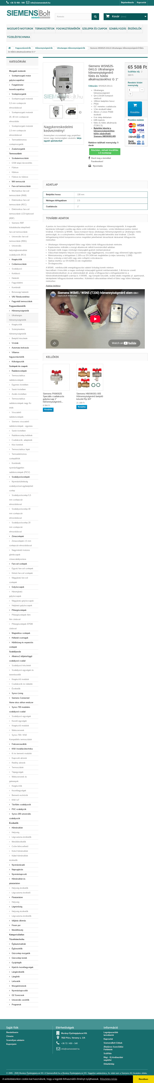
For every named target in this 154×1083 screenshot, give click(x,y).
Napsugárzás (17, 869)
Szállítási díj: (134, 72)
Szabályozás (117, 28)
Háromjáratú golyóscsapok (15, 594)
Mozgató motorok (20, 28)
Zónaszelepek (17, 536)
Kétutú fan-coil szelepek (22, 573)
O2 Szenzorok (17, 995)
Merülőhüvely (17, 930)
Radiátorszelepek (19, 371)
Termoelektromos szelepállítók (18, 456)
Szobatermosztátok (20, 158)
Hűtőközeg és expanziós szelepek (21, 644)
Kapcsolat (141, 2)
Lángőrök (15, 976)
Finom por (15, 925)
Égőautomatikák (18, 944)
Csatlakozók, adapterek (21, 440)
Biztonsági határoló (19, 292)
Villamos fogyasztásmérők (16, 354)
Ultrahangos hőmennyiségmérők (17, 317)
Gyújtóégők (16, 962)
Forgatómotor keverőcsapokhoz (17, 87)
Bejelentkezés (127, 2)
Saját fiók (12, 1027)
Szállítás (108, 1053)
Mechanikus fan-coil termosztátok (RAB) (19, 193)
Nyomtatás (98, 166)
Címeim (10, 1036)
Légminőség (16, 907)
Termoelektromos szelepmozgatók (18, 142)
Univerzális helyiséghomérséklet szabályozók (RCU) (18, 250)
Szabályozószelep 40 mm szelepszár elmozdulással (19, 513)
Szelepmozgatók (18, 94)
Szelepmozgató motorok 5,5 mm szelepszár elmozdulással (21, 103)
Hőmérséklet (17, 828)
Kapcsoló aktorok (19, 758)
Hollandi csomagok (19, 638)
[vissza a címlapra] (9, 48)
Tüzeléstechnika (18, 37)
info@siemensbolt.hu (40, 3)
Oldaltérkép (109, 1064)
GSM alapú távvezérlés (21, 163)
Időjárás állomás (18, 921)
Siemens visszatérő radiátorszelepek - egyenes (21, 423)
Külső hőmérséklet (19, 851)
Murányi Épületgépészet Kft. (74, 1033)
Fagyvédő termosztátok (21, 301)
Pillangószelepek (18, 610)
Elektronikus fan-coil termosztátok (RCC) (19, 202)
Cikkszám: (93, 86)
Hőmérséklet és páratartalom (17, 881)
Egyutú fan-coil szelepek (22, 568)
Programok (16, 1004)
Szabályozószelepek (20, 477)
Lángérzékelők (17, 972)
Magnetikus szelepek (20, 633)
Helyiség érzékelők (19, 888)
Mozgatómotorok (18, 986)
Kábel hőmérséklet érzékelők (18, 858)
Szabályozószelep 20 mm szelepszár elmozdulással (19, 527)
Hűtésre (14, 172)
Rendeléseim (12, 1032)
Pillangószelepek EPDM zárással (21, 626)
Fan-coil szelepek (19, 564)
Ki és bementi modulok (21, 753)
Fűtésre (14, 167)
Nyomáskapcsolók (19, 990)
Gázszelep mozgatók (20, 953)
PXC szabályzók (18, 809)
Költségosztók (17, 361)
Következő (80, 112)
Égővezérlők (17, 949)
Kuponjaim (11, 1044)
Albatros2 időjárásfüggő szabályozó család (20, 658)
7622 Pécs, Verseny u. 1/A (73, 1038)
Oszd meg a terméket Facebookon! (101, 160)
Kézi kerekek (17, 445)
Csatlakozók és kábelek (22, 684)
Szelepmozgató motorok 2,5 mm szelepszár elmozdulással (21, 130)
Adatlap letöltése (53, 286)
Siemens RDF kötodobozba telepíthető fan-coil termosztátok (19, 227)
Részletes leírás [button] (108, 1079)
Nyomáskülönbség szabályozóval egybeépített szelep (21, 486)
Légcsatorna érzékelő (20, 893)
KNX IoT (15, 800)
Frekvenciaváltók (19, 744)
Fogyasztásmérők (68, 28)
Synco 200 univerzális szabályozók (20, 816)
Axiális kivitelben (18, 394)
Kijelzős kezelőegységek (22, 967)
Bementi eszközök (19, 795)
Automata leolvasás (20, 348)
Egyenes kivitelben (19, 385)
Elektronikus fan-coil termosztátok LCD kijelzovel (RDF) (21, 213)
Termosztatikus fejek (20, 449)
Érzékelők (135, 28)
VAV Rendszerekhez (20, 297)
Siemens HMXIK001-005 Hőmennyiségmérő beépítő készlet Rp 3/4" (89, 396)
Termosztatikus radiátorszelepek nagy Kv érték (20, 403)
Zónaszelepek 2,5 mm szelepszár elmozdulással (20, 543)
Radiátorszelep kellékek (21, 435)
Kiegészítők (16, 259)
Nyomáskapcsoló (19, 874)
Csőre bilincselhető (19, 846)
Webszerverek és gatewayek (18, 779)
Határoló (15, 278)
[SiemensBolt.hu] (28, 14)
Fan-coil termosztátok (21, 186)
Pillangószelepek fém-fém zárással (20, 617)
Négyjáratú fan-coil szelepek (18, 580)
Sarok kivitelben (18, 389)
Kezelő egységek (19, 721)
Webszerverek (17, 730)
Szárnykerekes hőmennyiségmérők (17, 331)
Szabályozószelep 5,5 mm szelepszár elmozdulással (20, 499)
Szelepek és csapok (94, 28)
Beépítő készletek (19, 338)
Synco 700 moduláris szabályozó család (19, 709)
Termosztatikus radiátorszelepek (17, 377)
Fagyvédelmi (17, 283)
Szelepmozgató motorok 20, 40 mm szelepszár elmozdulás (21, 117)
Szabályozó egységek (21, 716)
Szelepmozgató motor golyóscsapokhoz (20, 78)
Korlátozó (15, 273)
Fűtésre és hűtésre (19, 177)
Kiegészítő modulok (20, 679)
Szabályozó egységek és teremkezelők (21, 672)
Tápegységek (17, 772)
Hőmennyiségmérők (20, 311)
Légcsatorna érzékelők (21, 837)
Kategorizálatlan (16, 935)
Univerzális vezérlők (20, 1000)
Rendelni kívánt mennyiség (135, 84)
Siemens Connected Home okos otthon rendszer (21, 700)
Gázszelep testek (19, 958)
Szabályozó (16, 269)
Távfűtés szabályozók (21, 804)
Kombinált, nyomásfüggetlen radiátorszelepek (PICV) (19, 467)
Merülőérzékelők (18, 842)
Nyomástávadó (18, 865)
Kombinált (15, 287)
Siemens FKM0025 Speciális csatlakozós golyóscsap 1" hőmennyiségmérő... (53, 397)
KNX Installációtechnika (22, 749)
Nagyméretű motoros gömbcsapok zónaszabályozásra (19, 554)
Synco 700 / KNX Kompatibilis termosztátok (20, 737)
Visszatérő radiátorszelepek (16, 414)
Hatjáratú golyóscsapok (21, 605)
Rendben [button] (143, 1079)
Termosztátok (45, 28)
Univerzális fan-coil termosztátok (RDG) (18, 238)
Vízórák (14, 343)
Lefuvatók (15, 981)
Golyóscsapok (17, 587)
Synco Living (17, 693)
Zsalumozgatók (18, 149)
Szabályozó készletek (21, 665)
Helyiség (15, 832)
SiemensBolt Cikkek (113, 1043)
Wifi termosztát (18, 181)
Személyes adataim (15, 1040)
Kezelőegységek (18, 790)
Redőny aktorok (18, 763)
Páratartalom (17, 897)
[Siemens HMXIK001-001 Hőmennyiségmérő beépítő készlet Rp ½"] (89, 377)
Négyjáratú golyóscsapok (22, 601)
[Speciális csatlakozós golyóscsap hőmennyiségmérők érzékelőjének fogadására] (56, 377)
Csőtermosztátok (19, 264)
